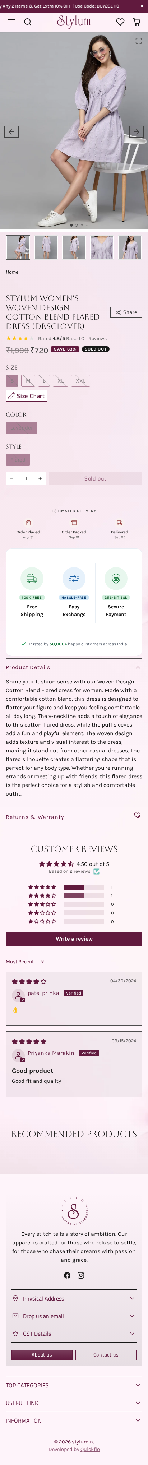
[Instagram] (80, 1275)
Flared (18, 459)
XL (60, 380)
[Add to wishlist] (137, 815)
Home (12, 272)
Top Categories (27, 1385)
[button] (12, 22)
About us (42, 1355)
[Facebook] (67, 1275)
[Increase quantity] (40, 478)
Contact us (106, 1355)
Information (24, 1420)
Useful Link (22, 1403)
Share (130, 312)
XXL (80, 380)
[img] (29, 981)
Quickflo (90, 1449)
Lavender (21, 428)
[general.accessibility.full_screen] (138, 40)
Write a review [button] (74, 938)
